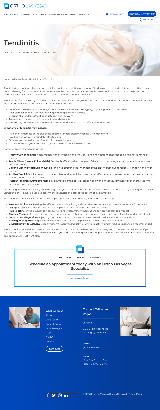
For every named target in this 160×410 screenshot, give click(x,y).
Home (7, 79)
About (49, 315)
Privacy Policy (135, 394)
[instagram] (60, 395)
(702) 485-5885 (117, 14)
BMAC (49, 337)
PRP (48, 332)
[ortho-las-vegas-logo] (25, 4)
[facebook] (48, 395)
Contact (50, 341)
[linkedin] (66, 395)
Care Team (52, 319)
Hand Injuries (35, 79)
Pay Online (148, 19)
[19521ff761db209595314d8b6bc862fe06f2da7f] (135, 308)
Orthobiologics (54, 328)
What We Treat (19, 79)
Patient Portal (53, 324)
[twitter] (54, 395)
